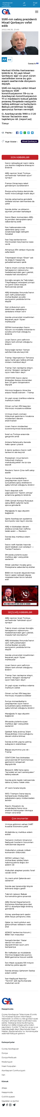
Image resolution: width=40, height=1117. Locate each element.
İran (3, 1075)
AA (4, 59)
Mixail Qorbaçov (29, 141)
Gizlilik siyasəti (8, 1097)
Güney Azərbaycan (10, 1049)
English (35, 4)
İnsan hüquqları (9, 1066)
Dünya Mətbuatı (9, 1057)
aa (9, 59)
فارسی (24, 4)
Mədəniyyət (7, 1062)
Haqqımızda (7, 1092)
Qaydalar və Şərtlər (10, 1101)
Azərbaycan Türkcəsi (8, 4)
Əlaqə (4, 1088)
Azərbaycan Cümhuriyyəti (13, 1070)
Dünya (5, 1053)
